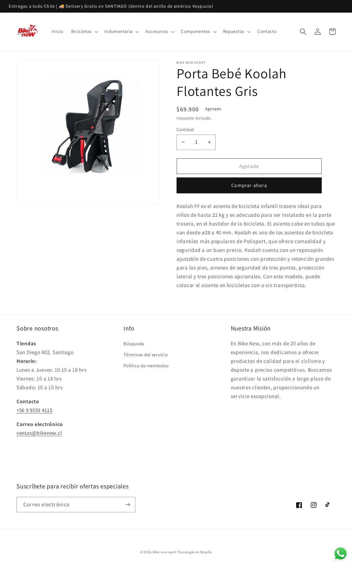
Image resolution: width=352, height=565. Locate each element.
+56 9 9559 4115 (34, 410)
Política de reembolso (146, 366)
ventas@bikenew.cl (39, 432)
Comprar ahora (249, 185)
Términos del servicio (145, 355)
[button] (83, 31)
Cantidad (185, 129)
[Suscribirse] (127, 504)
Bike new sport (165, 552)
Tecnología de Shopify (195, 552)
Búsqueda (133, 344)
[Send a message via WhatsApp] (340, 553)
